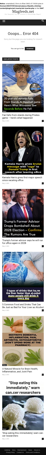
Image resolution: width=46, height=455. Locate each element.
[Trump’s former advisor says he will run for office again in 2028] (23, 213)
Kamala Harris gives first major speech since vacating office (22, 179)
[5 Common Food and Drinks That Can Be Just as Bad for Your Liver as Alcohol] (23, 277)
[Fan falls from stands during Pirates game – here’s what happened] (23, 88)
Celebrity (7, 450)
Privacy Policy (10, 452)
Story (13, 450)
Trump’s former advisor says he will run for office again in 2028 (22, 241)
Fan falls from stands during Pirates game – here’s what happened (21, 116)
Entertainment (22, 450)
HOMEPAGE (29, 48)
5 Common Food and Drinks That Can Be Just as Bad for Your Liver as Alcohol (23, 306)
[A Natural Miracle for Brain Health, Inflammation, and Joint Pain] (23, 341)
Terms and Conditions (33, 452)
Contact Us (20, 452)
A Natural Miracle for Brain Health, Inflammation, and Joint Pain (20, 370)
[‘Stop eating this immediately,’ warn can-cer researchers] (23, 405)
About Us (37, 450)
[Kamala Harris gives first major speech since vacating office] (23, 151)
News (4, 111)
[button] (43, 22)
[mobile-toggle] (3, 22)
